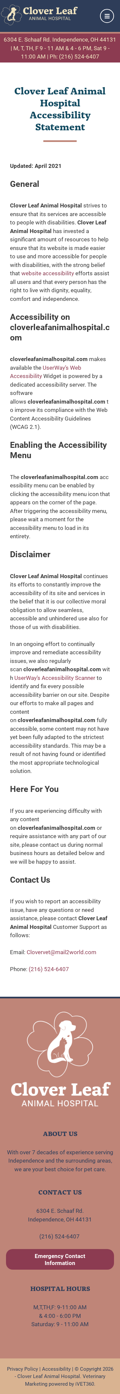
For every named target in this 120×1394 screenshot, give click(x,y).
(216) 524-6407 (49, 969)
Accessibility (56, 1368)
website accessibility (47, 273)
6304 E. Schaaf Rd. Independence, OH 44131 (60, 39)
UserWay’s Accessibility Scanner (54, 678)
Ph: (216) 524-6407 (74, 56)
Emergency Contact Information (60, 1259)
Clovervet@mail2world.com (61, 952)
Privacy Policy (22, 1368)
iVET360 (84, 1383)
